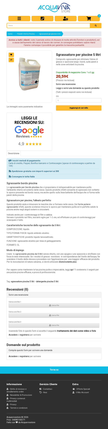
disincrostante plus (68, 262)
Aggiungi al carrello (79, 108)
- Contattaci (46, 389)
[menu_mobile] (19, 18)
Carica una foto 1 (15, 302)
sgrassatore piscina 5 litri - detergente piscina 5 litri (34, 281)
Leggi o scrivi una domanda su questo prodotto (77, 88)
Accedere (13, 335)
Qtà (57, 96)
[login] (66, 18)
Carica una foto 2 (15, 312)
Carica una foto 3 (15, 322)
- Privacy (12, 404)
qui (71, 269)
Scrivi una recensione (66, 84)
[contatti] (42, 18)
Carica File (55, 305)
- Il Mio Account (81, 392)
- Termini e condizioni (17, 408)
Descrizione (13, 153)
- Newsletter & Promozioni (20, 395)
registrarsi (24, 335)
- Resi (44, 392)
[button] (29, 73)
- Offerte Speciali (82, 389)
